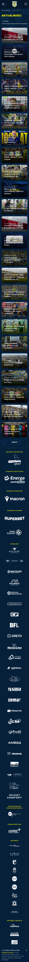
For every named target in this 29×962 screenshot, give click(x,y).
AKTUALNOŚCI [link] (17, 10)
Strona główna (6, 10)
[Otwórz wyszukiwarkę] (25, 4)
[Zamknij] (26, 950)
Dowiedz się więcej (7, 952)
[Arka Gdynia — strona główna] (14, 4)
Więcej (14, 442)
